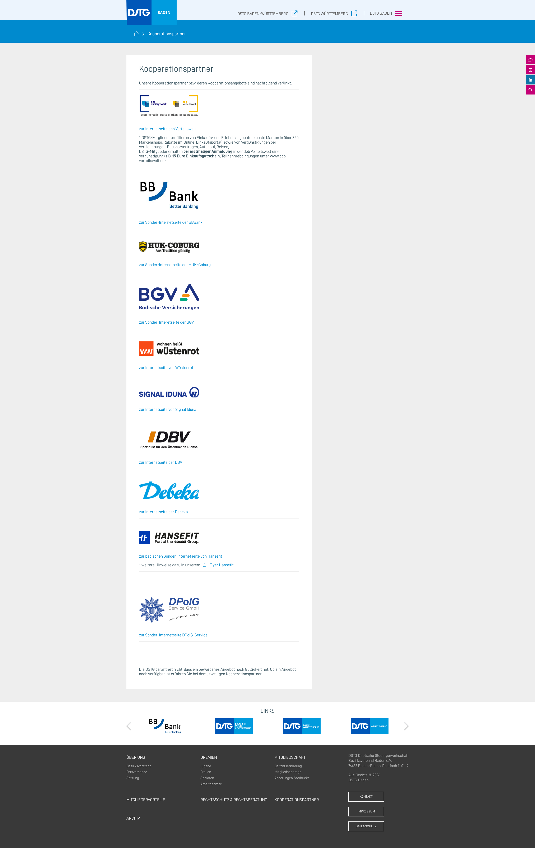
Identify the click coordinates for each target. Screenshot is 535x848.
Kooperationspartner (296, 800)
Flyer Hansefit (222, 565)
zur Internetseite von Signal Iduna (167, 409)
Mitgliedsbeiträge (287, 772)
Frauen (205, 772)
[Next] (406, 726)
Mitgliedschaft (290, 757)
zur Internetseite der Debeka (163, 512)
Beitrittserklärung (288, 766)
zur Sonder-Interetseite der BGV (166, 322)
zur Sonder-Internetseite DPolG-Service (173, 635)
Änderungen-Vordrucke (292, 778)
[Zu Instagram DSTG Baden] (530, 69)
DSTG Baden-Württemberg (262, 14)
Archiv (133, 818)
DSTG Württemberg (329, 14)
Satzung (132, 778)
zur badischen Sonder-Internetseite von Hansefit (180, 556)
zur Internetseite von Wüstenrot (166, 367)
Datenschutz (366, 826)
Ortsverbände (136, 772)
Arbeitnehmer (211, 784)
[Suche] (530, 90)
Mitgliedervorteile (145, 800)
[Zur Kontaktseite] (530, 59)
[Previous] (129, 726)
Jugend (205, 766)
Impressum (366, 811)
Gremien (208, 757)
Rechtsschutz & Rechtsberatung (233, 800)
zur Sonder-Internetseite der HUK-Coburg (175, 265)
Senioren (207, 778)
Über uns (135, 757)
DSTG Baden (381, 13)
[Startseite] (136, 34)
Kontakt (366, 796)
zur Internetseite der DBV (160, 462)
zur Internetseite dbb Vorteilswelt (167, 129)
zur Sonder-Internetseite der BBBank (171, 222)
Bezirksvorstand (138, 766)
